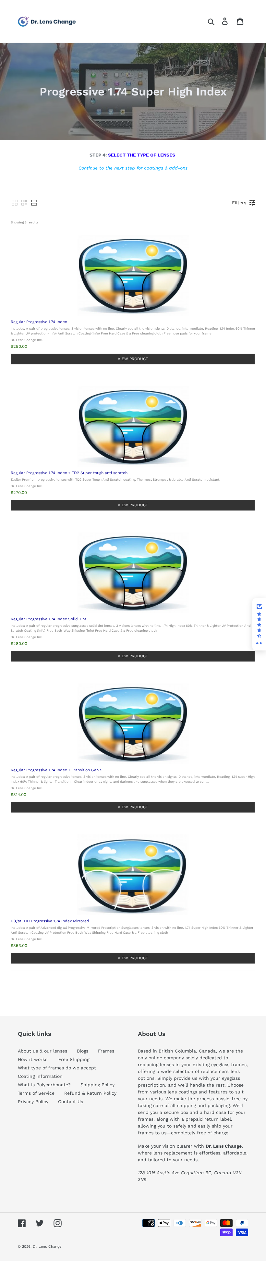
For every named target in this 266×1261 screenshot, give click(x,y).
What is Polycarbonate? (44, 1084)
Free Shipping (73, 1059)
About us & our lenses (42, 1050)
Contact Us (70, 1101)
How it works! (33, 1059)
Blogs (82, 1050)
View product (133, 359)
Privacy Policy (33, 1101)
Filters (239, 202)
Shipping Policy (97, 1084)
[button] (14, 203)
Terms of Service (36, 1093)
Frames (106, 1050)
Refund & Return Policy (90, 1093)
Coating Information (40, 1076)
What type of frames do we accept (57, 1067)
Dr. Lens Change (47, 1246)
